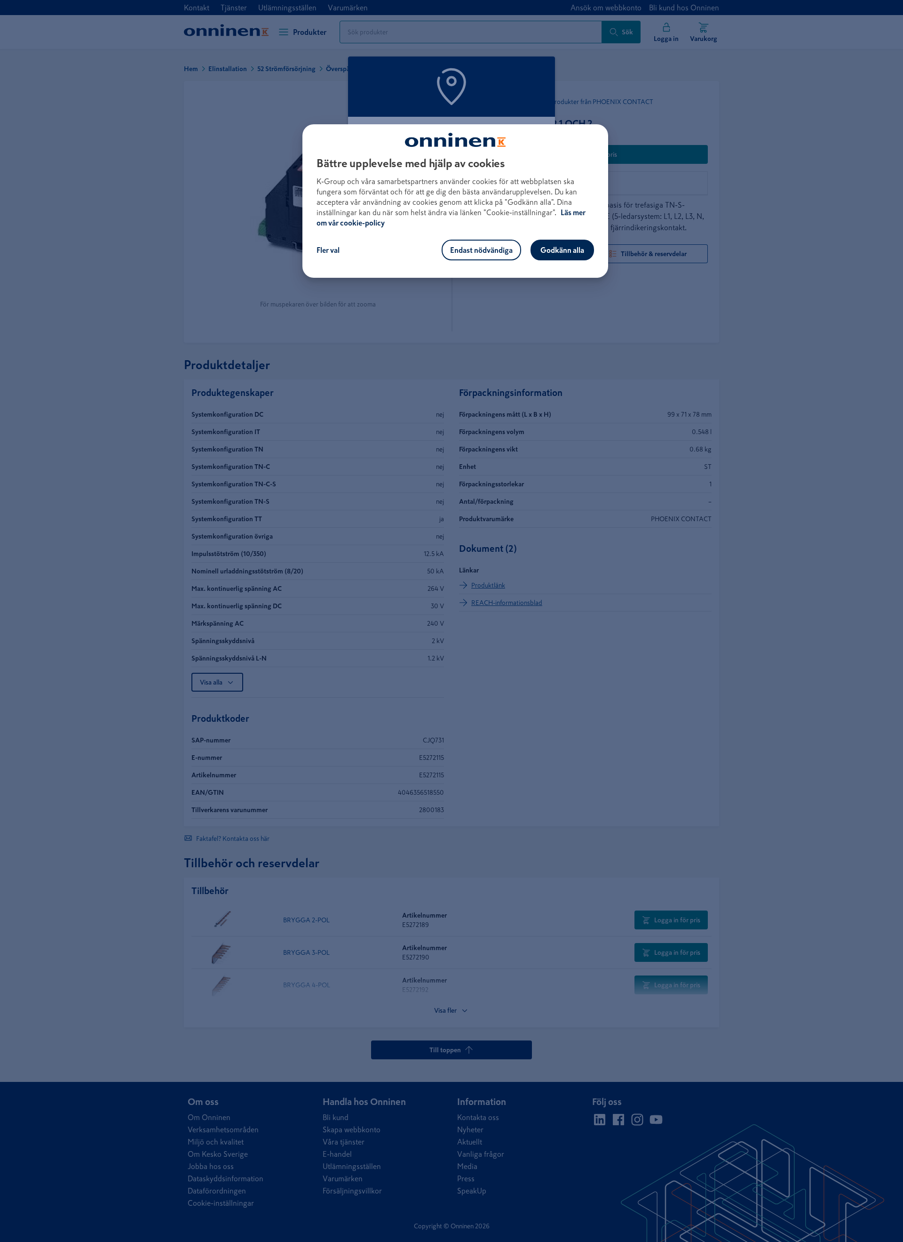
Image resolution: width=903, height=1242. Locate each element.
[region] (455, 201)
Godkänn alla (562, 250)
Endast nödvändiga (481, 250)
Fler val (328, 250)
